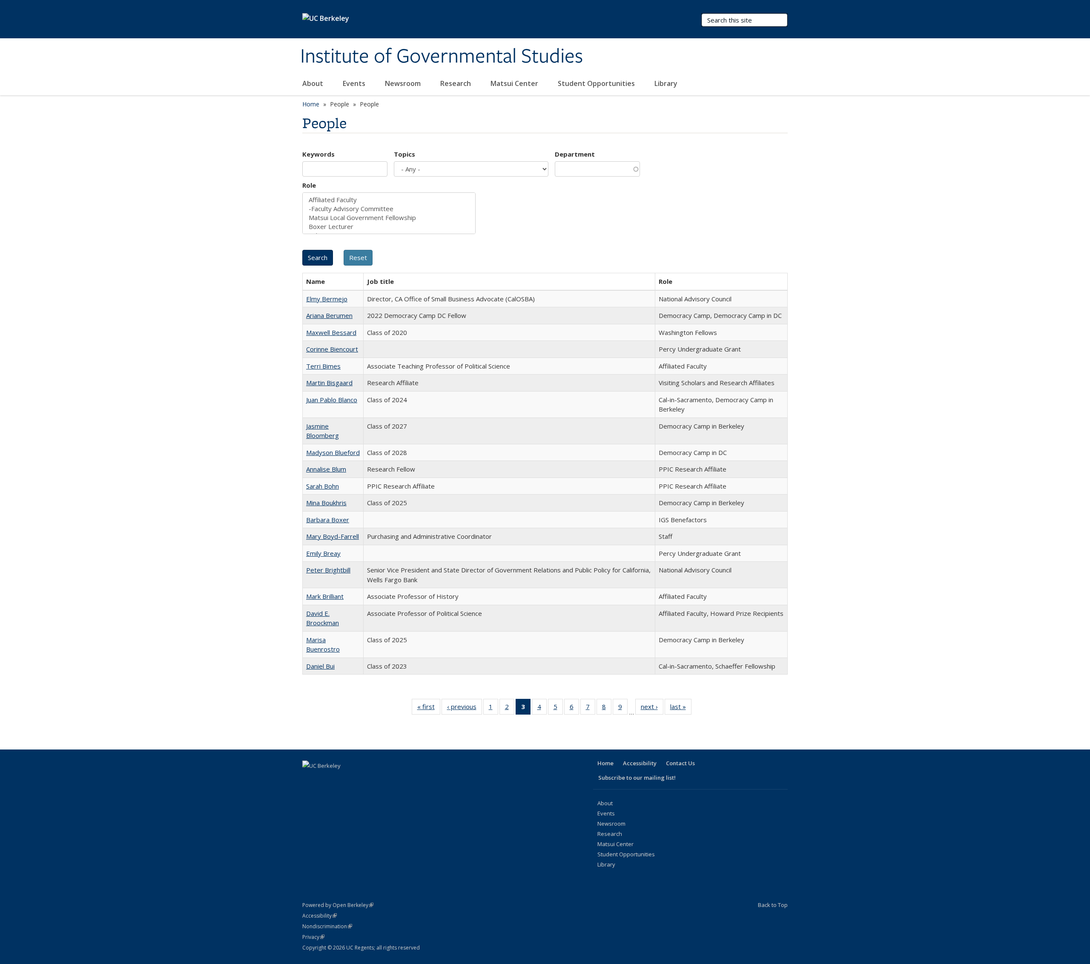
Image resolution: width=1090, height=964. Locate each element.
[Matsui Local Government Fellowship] (389, 217)
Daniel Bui (320, 666)
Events (355, 83)
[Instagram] (376, 780)
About (313, 83)
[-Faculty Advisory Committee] (389, 208)
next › (652, 708)
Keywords (318, 154)
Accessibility (640, 763)
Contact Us (680, 763)
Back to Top (773, 905)
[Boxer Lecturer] (389, 226)
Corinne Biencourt (332, 349)
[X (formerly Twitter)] (326, 780)
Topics (404, 154)
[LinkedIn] (343, 780)
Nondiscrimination (327, 926)
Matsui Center (515, 83)
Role (309, 185)
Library (666, 83)
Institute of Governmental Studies (441, 56)
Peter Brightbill (328, 570)
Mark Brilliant (325, 596)
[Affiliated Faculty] (389, 199)
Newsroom (403, 83)
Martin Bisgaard (329, 382)
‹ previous (464, 708)
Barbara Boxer (327, 519)
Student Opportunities (597, 83)
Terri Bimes (323, 366)
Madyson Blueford (333, 452)
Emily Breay (323, 553)
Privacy (313, 937)
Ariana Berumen (329, 315)
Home (310, 104)
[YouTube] (359, 780)
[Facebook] (310, 780)
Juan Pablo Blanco (331, 399)
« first (428, 708)
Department (575, 154)
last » (680, 708)
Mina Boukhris (326, 502)
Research (456, 83)
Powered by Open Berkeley (337, 905)
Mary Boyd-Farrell (332, 536)
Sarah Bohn (322, 486)
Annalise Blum (326, 469)
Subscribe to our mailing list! (637, 777)
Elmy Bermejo (326, 299)
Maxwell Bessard (331, 332)
